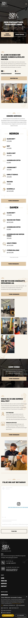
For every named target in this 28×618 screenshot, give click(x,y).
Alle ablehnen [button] (20, 615)
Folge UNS (14, 531)
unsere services (19, 34)
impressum (4, 595)
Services (4, 583)
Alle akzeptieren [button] (8, 615)
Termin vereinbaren (13, 200)
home (2, 578)
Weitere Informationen (16, 603)
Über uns (4, 581)
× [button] (26, 596)
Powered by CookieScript (22, 617)
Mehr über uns (14, 78)
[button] (26, 4)
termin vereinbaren (14, 294)
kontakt (4, 586)
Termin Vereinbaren (7, 34)
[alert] (14, 606)
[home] (4, 4)
